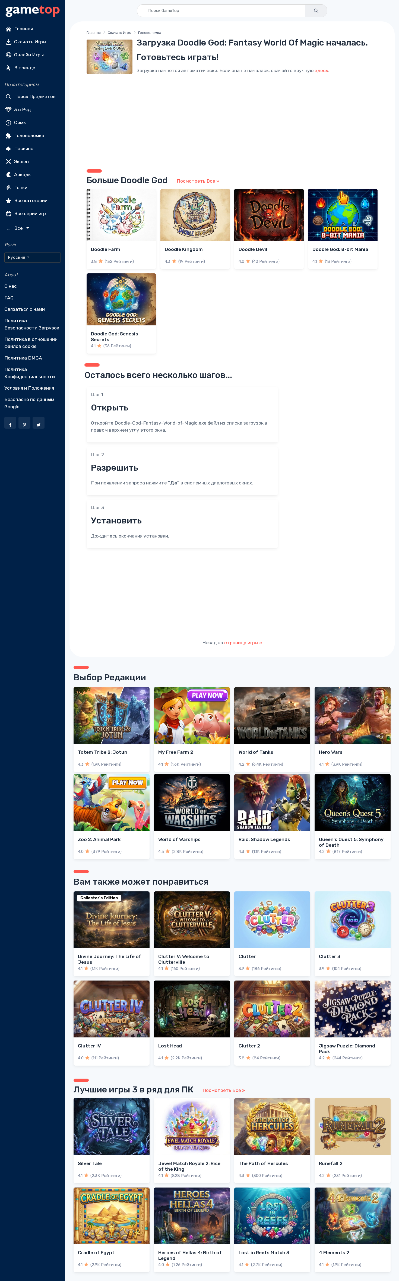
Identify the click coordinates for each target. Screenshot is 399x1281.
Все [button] (15, 228)
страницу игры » (243, 642)
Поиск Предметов (34, 96)
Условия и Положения (29, 388)
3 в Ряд (22, 109)
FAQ (9, 297)
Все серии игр (29, 213)
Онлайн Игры (28, 54)
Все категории (30, 200)
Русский (17, 257)
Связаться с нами (24, 309)
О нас (10, 286)
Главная (23, 28)
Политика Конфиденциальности (29, 373)
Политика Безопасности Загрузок (31, 324)
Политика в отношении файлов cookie (31, 343)
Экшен (21, 161)
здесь (321, 70)
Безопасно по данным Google (29, 403)
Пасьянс (23, 148)
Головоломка (28, 135)
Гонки (20, 187)
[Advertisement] (232, 120)
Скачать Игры (29, 41)
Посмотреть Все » (198, 181)
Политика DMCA (23, 358)
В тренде (24, 67)
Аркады (22, 174)
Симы (20, 122)
